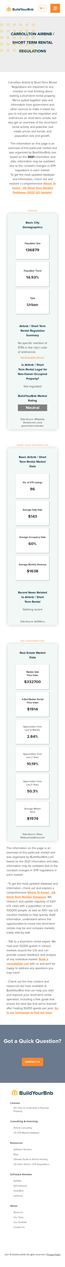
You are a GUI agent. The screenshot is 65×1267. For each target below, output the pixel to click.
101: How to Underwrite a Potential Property (31, 1110)
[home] (20, 8)
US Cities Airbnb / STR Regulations (31, 1164)
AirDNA (17, 1181)
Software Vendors (23, 1149)
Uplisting (18, 1195)
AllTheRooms (20, 1185)
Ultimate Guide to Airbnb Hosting (31, 1159)
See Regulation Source (32, 357)
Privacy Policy (53, 1254)
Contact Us (19, 1227)
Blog (16, 1154)
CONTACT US (32, 1062)
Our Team (19, 1217)
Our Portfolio (20, 1222)
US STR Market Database (26, 1132)
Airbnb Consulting (23, 1127)
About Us (18, 1212)
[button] (43, 8)
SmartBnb (19, 1190)
